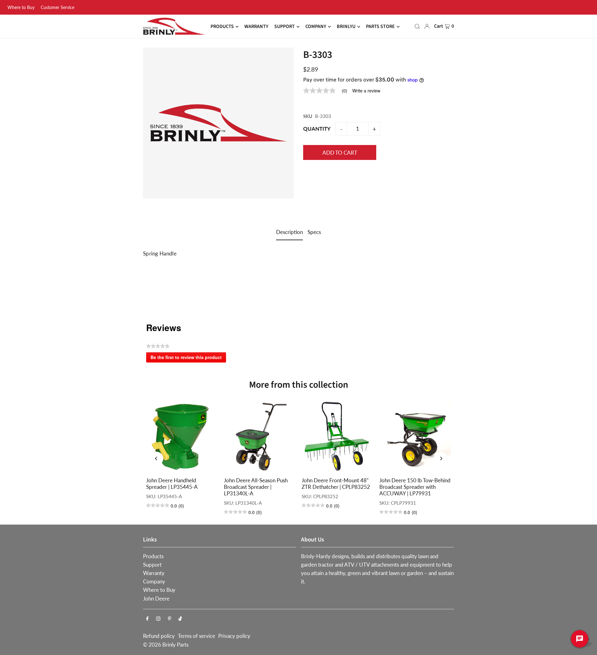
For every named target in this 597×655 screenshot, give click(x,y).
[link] (327, 90)
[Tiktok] (180, 618)
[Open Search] (417, 26)
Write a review (366, 90)
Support (152, 564)
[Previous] (156, 458)
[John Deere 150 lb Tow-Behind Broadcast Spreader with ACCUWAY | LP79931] (415, 436)
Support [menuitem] (284, 26)
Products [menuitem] (222, 26)
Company (154, 581)
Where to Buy (21, 7)
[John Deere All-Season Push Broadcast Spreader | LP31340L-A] (259, 436)
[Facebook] (147, 618)
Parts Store (380, 26)
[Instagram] (158, 618)
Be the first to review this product (188, 358)
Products (153, 556)
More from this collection (298, 384)
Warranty (153, 573)
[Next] (441, 458)
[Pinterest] (169, 618)
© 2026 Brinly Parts (165, 644)
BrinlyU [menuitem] (346, 26)
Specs (314, 232)
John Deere (156, 598)
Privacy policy (234, 636)
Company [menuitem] (315, 26)
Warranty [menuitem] (256, 26)
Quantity (317, 128)
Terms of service (196, 636)
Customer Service (57, 7)
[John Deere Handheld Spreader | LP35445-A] (182, 436)
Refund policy (159, 636)
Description (289, 232)
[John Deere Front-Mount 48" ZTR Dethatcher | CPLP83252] (337, 436)
